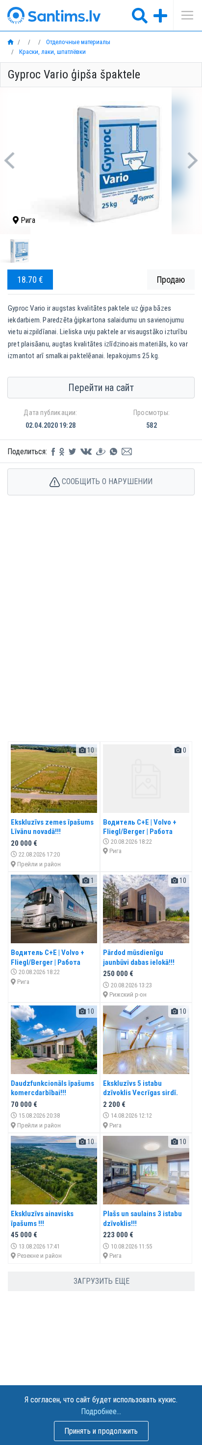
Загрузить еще (101, 1281)
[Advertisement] (101, 628)
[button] (9, 160)
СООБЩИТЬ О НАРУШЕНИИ (106, 481)
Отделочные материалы (77, 42)
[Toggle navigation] (184, 15)
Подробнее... (101, 1411)
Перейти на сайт (101, 387)
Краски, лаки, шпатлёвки (52, 51)
